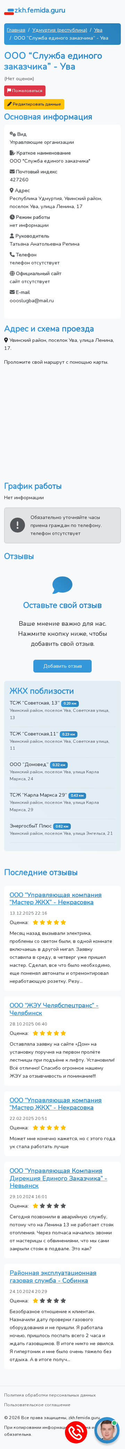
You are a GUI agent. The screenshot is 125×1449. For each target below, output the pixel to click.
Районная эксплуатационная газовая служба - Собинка (53, 1277)
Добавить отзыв (62, 665)
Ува (98, 29)
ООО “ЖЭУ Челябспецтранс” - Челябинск (54, 1009)
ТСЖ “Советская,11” (34, 733)
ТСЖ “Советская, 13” (35, 702)
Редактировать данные (36, 104)
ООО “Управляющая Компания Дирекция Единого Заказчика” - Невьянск (58, 1178)
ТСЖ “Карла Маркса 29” (38, 794)
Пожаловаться (26, 90)
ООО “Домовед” (29, 764)
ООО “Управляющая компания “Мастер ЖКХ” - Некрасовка (56, 899)
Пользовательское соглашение (37, 1405)
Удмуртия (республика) (59, 29)
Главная (16, 29)
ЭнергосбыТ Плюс (31, 825)
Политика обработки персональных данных (50, 1395)
